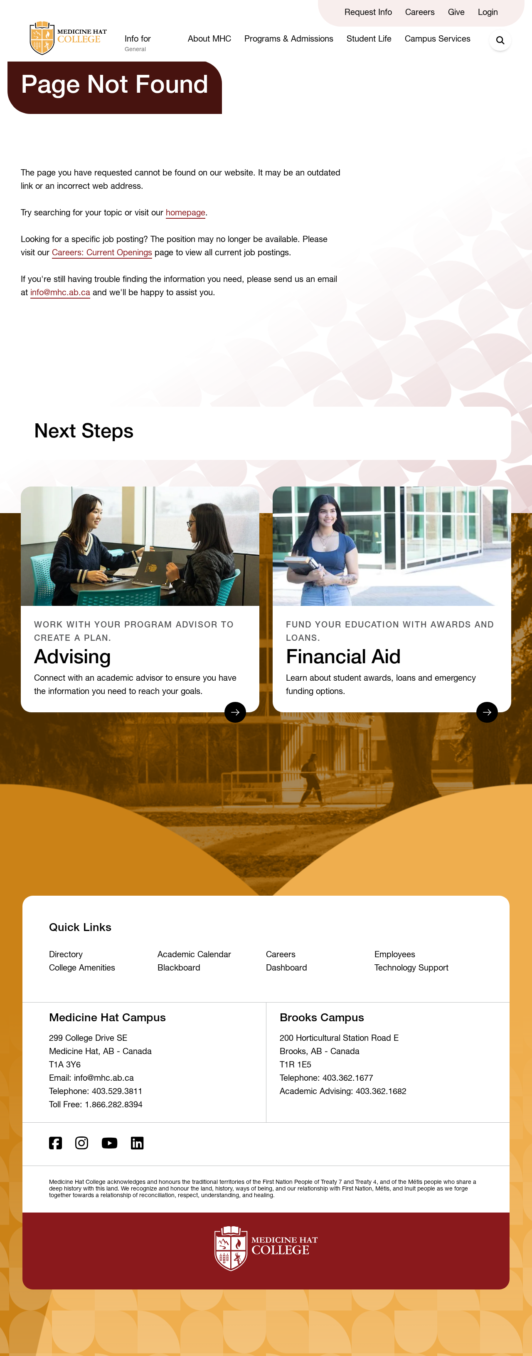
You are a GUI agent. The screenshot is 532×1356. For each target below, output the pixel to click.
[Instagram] (81, 1144)
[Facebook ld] (55, 1144)
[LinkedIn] (137, 1144)
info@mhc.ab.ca (60, 293)
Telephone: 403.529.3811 (96, 1092)
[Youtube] (109, 1144)
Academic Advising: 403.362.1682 (343, 1092)
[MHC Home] (66, 38)
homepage (185, 214)
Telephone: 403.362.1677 (326, 1079)
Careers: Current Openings (102, 253)
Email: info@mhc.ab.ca (91, 1079)
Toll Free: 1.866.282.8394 (96, 1106)
